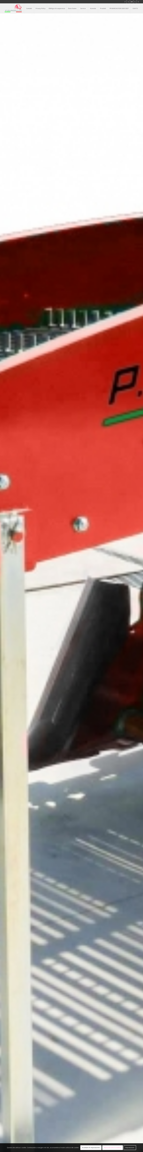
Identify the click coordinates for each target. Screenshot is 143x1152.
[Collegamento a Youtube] (131, 1)
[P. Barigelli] (13, 8)
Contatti (29, 8)
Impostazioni (129, 1148)
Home (19, 8)
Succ (138, 582)
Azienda (93, 8)
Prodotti (103, 8)
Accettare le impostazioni (91, 1148)
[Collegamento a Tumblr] (135, 1)
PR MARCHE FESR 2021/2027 (119, 8)
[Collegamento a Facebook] (125, 1)
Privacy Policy (40, 8)
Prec (5, 582)
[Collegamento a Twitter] (128, 1)
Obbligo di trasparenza (56, 8)
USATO (135, 8)
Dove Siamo (72, 8)
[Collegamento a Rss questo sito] (138, 1)
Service (83, 8)
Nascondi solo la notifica (112, 1148)
